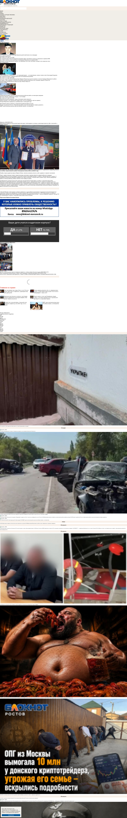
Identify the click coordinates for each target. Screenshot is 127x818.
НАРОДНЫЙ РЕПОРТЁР (5, 22)
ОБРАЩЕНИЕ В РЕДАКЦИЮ (6, 24)
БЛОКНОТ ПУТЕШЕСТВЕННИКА (7, 14)
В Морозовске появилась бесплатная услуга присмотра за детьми (13, 523)
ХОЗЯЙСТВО (3, 32)
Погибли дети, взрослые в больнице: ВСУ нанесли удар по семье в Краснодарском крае (18, 528)
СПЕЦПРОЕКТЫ (3, 29)
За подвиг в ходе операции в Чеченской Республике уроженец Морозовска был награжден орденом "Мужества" (25, 80)
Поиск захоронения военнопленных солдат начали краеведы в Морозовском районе (19, 273)
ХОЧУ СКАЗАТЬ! (4, 33)
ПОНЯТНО (11, 815)
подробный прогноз (4, 314)
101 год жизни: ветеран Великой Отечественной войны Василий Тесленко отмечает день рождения (20, 798)
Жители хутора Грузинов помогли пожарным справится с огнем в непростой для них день (20, 272)
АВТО (1, 12)
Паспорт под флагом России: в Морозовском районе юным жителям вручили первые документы (90, 517)
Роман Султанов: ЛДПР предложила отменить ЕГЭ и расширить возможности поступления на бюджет (54, 528)
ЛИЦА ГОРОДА (3, 21)
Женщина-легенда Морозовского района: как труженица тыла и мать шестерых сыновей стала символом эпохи (25, 61)
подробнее (11, 314)
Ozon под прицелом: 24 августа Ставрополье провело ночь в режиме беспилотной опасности (18, 431)
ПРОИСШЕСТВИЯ (4, 28)
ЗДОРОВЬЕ (2, 16)
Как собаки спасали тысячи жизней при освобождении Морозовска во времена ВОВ (19, 60)
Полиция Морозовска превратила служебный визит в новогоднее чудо (15, 101)
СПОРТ (1, 31)
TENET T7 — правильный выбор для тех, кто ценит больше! (85, 528)
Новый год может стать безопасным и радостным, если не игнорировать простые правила (20, 100)
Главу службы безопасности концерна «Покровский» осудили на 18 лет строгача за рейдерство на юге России (22, 517)
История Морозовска (4, 42)
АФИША (2, 13)
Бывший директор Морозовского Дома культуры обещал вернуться (15, 81)
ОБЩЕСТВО (3, 26)
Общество (2, 122)
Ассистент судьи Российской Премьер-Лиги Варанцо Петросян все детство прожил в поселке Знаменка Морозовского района (28, 78)
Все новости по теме (4, 57)
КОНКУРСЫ (2, 17)
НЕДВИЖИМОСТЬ (4, 23)
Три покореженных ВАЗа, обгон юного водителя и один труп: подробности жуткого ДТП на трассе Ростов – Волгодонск (23, 514)
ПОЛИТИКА (2, 27)
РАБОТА (8, 36)
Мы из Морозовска (4, 62)
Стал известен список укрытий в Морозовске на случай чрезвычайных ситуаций (14, 426)
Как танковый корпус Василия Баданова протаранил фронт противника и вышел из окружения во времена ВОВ (25, 58)
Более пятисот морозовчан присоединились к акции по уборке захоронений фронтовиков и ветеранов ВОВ (24, 274)
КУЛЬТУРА (2, 19)
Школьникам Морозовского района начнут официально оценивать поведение (41, 523)
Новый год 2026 (3, 82)
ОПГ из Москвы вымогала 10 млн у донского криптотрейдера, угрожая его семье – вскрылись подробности (21, 794)
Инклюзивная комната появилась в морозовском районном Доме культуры (57, 517)
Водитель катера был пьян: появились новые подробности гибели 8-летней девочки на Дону (18, 604)
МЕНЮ (1, 11)
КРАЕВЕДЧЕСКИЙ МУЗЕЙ (6, 18)
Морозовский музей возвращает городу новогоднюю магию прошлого (15, 99)
